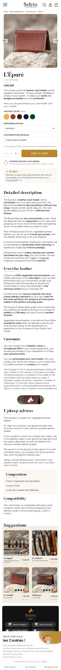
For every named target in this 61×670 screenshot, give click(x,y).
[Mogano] (21, 553)
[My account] (50, 5)
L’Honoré (36, 595)
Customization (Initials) (16, 135)
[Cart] (56, 5)
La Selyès (37, 558)
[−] (6, 153)
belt (33, 257)
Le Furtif (8, 595)
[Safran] (26, 553)
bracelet (44, 257)
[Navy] (18, 553)
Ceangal (8, 558)
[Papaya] (24, 553)
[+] (15, 153)
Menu (5, 6)
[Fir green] (16, 553)
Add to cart (39, 153)
